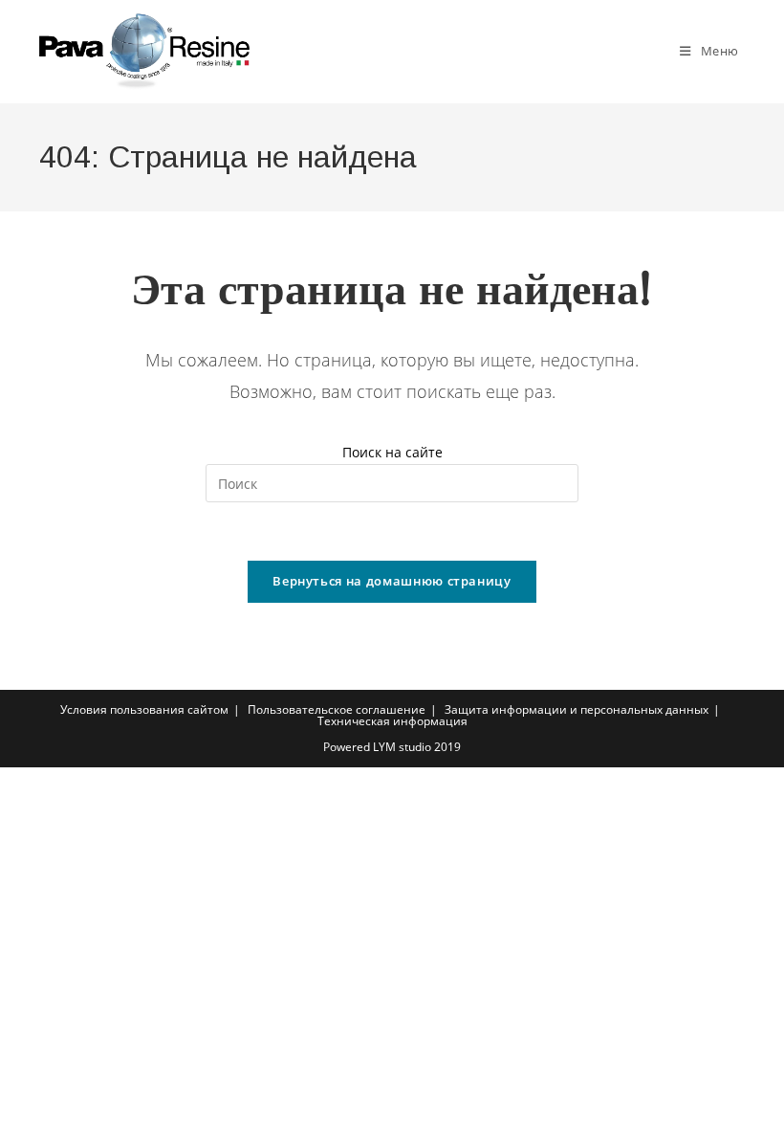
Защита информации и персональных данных (576, 709)
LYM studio (402, 747)
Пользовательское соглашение (336, 709)
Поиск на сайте (392, 452)
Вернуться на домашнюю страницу (392, 580)
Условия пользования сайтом (144, 709)
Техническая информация (392, 721)
